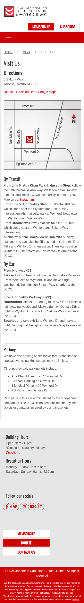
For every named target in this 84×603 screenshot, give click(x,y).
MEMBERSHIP (41, 26)
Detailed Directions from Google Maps (30, 92)
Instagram (27, 199)
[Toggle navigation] (8, 37)
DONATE (26, 542)
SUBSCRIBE (67, 26)
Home (8, 52)
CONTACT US (26, 552)
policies (75, 599)
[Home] (25, 11)
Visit (26, 52)
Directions (13, 452)
